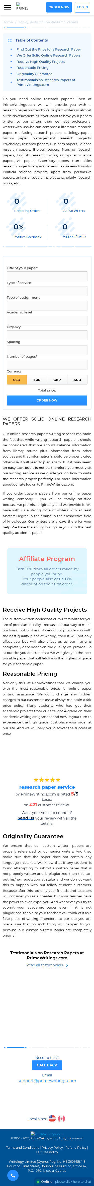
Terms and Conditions (22, 1147)
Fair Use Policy (47, 1152)
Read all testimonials (44, 965)
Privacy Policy (52, 1147)
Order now (59, 7)
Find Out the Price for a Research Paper (49, 49)
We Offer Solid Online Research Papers (49, 55)
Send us (26, 818)
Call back (47, 1065)
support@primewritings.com (47, 1081)
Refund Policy (75, 1147)
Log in (82, 7)
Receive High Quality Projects (41, 62)
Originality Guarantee (34, 74)
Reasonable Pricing (33, 68)
